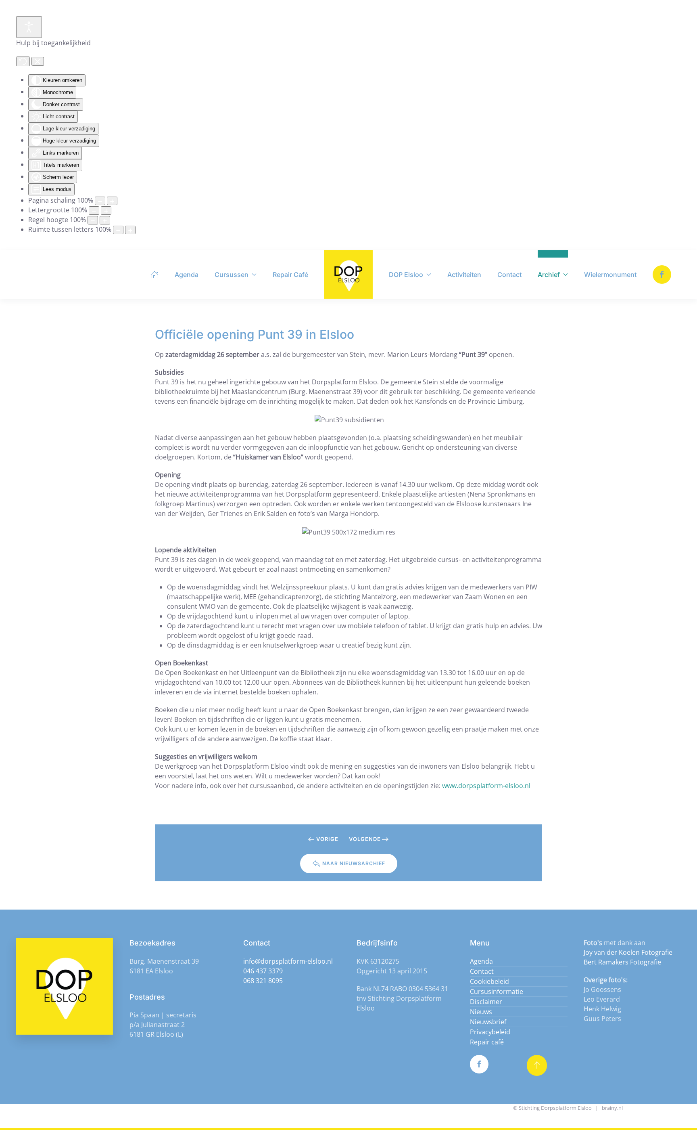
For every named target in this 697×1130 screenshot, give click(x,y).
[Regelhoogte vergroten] (105, 220)
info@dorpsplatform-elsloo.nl (288, 961)
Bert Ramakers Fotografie (622, 962)
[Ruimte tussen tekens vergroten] (130, 230)
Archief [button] (549, 274)
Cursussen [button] (231, 274)
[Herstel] (23, 61)
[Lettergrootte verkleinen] (94, 210)
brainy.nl (612, 1107)
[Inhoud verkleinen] (100, 201)
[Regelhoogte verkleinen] (93, 220)
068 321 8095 (263, 980)
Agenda (186, 274)
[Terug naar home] (348, 274)
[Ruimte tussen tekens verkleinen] (118, 230)
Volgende (365, 839)
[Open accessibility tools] (29, 27)
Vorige (327, 839)
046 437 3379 (263, 970)
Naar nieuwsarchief (353, 863)
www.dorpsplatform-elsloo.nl (486, 785)
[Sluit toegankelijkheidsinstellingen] (37, 61)
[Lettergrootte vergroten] (106, 210)
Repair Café (290, 274)
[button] (537, 1065)
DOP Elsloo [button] (406, 274)
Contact (509, 274)
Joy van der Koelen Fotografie (628, 952)
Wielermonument (610, 274)
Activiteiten (464, 274)
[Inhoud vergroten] (112, 201)
